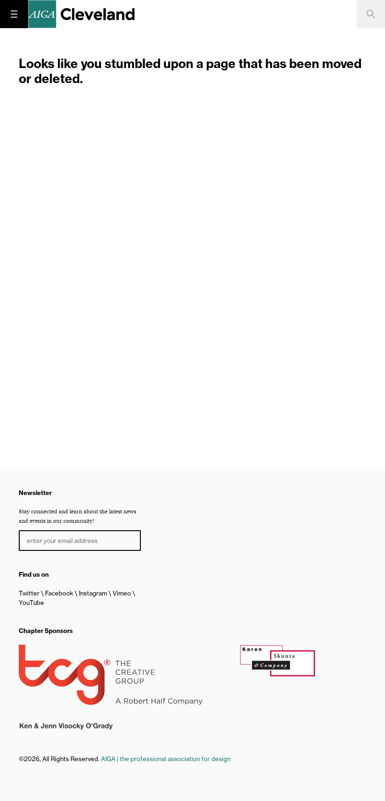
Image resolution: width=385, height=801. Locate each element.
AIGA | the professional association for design (166, 759)
